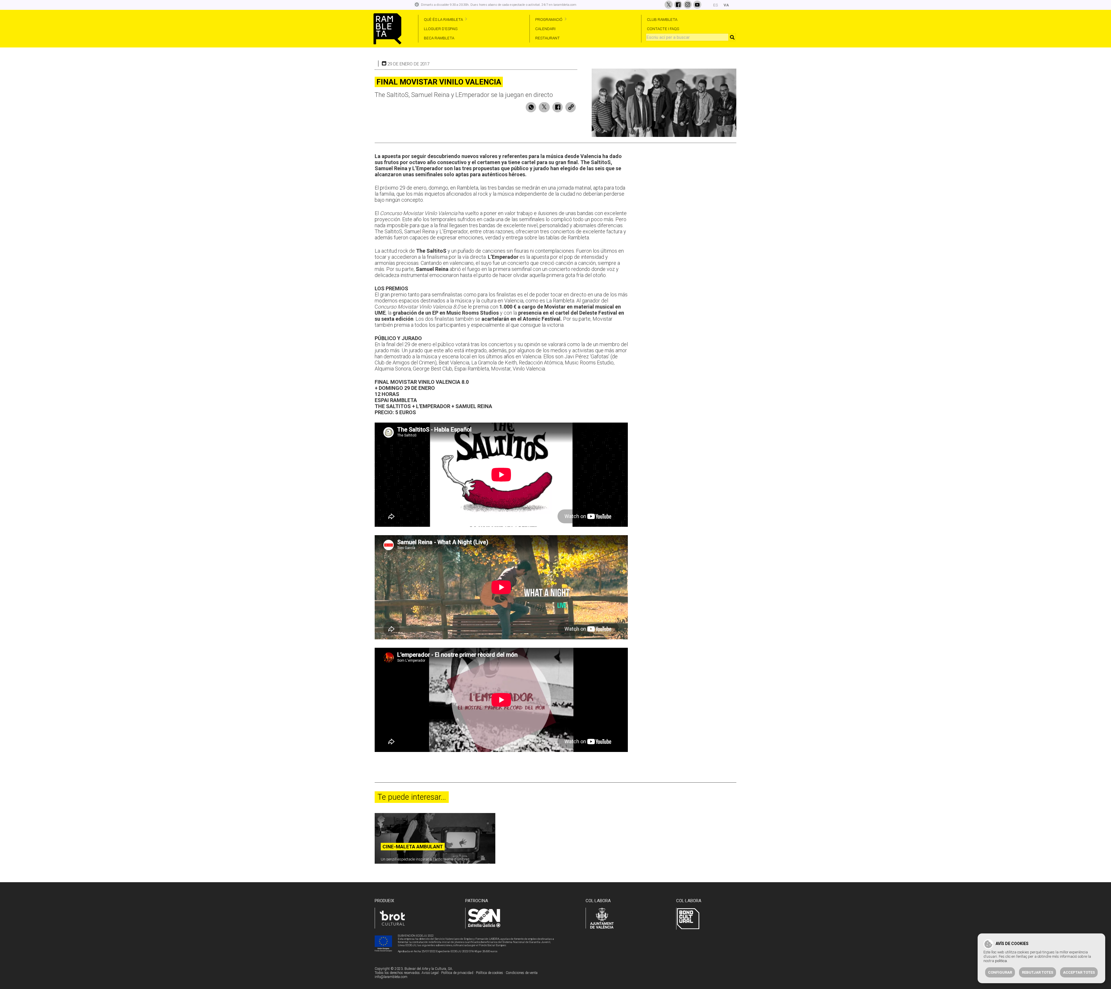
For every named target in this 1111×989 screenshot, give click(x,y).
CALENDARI (545, 28)
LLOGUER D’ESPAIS (440, 28)
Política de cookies (489, 973)
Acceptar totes (1079, 972)
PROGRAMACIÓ (548, 19)
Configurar (1000, 972)
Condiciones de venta (522, 973)
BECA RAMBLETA (439, 38)
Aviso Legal (430, 973)
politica (1001, 961)
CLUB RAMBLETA (662, 19)
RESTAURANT (547, 38)
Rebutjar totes (1037, 972)
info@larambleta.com (391, 977)
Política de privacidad (457, 973)
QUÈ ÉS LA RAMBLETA (443, 19)
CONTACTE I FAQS (663, 28)
